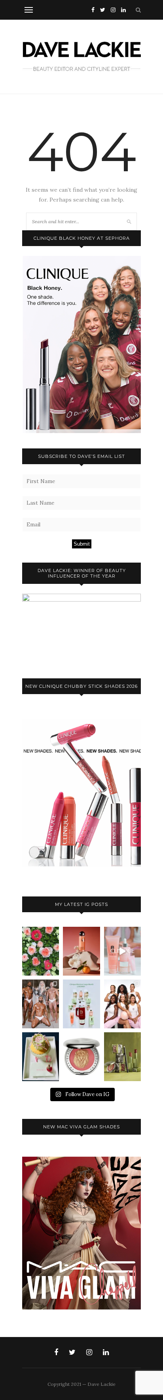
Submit (82, 544)
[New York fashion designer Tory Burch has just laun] (81, 951)
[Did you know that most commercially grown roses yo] (40, 951)
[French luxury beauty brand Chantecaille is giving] (122, 1056)
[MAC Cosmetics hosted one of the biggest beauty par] (40, 1004)
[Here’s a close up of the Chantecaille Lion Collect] (81, 1056)
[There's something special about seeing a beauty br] (122, 1004)
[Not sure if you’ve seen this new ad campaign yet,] (122, 951)
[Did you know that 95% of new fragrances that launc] (40, 1056)
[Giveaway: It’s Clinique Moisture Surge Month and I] (81, 1004)
